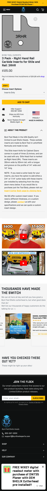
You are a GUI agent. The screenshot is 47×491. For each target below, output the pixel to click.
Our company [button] (8, 457)
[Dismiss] (43, 467)
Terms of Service (34, 402)
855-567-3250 (11, 433)
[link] (23, 477)
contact (20, 202)
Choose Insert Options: (12, 89)
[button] (6, 10)
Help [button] (4, 450)
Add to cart (23, 102)
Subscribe (38, 398)
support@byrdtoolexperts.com (17, 436)
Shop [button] (4, 444)
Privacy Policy (23, 404)
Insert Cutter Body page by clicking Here (22, 191)
